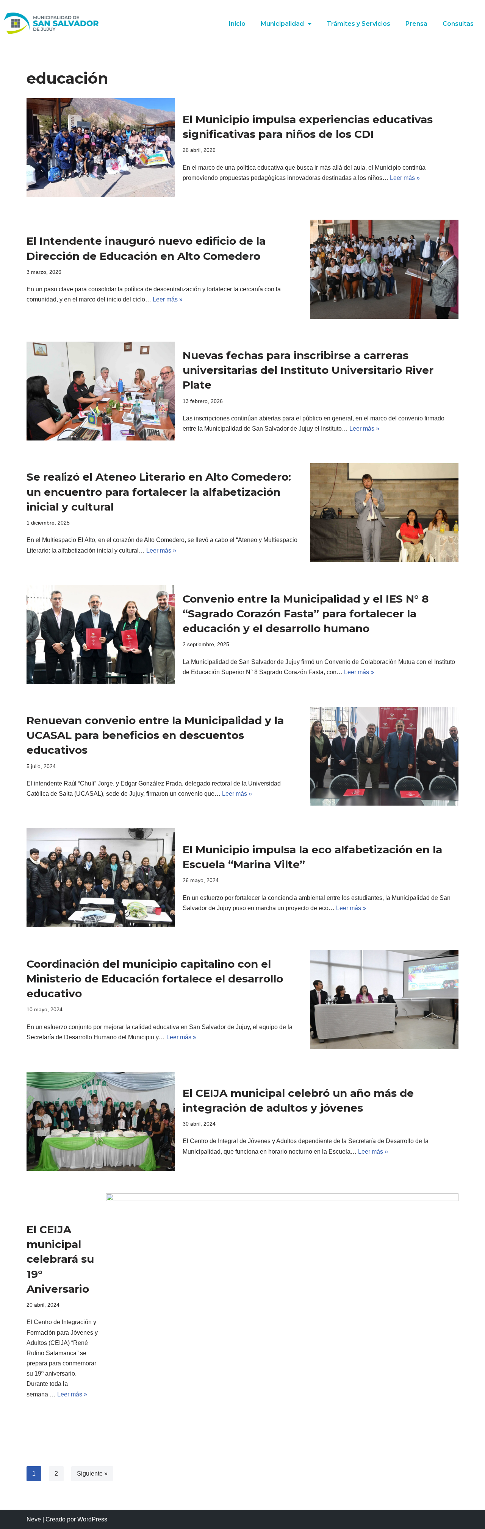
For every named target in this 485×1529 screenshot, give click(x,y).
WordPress (92, 1519)
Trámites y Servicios (358, 23)
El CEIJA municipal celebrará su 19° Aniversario (60, 1259)
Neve (34, 1519)
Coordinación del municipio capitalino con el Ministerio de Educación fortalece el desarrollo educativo (155, 978)
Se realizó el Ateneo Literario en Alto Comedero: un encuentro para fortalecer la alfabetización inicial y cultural (159, 491)
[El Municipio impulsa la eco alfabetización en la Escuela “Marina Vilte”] (101, 877)
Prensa (416, 23)
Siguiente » (92, 1473)
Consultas (458, 23)
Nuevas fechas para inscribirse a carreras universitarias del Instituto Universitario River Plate (308, 370)
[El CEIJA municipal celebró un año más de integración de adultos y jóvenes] (101, 1121)
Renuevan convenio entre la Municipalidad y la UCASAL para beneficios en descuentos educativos (155, 735)
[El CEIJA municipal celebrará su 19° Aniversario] (282, 1310)
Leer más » (405, 178)
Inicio (237, 23)
